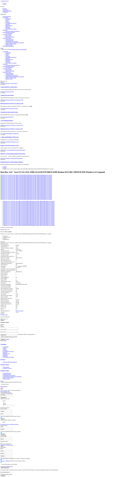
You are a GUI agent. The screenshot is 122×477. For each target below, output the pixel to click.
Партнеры (8, 26)
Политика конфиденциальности (13, 31)
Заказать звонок (12, 49)
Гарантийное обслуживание (12, 41)
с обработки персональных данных (13, 460)
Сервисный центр (9, 39)
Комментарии (3, 334)
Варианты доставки (10, 36)
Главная (4, 166)
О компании (5, 17)
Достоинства (3, 329)
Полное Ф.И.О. (4, 408)
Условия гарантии (9, 40)
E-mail (2, 413)
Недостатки (3, 331)
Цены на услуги (9, 44)
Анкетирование (9, 33)
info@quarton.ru (4, 386)
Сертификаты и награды (11, 23)
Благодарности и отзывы (11, 28)
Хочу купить (6, 9)
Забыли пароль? (9, 444)
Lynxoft (9, 392)
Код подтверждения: (5, 472)
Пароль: (2, 438)
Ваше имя (3, 335)
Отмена (7, 339)
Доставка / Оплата (7, 34)
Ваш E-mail (3, 395)
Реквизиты (8, 27)
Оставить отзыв (4, 314)
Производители (9, 25)
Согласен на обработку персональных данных (11, 416)
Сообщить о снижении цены (7, 227)
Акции (4, 4)
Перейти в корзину (14, 424)
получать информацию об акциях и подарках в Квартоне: (15, 458)
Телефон (2, 411)
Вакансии (8, 24)
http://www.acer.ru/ (19, 310)
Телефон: (3, 456)
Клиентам (5, 30)
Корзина (5, 8)
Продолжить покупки (5, 424)
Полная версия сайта (5, 391)
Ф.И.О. (2, 426)
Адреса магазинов (7, 16)
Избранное (5, 12)
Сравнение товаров (7, 10)
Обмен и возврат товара (11, 43)
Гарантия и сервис (7, 38)
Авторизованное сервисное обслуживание (15, 42)
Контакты (8, 22)
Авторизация (3, 466)
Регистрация (3, 444)
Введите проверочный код (7, 336)
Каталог (5, 167)
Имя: (2, 448)
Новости (7, 19)
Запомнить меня (4, 441)
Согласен (3, 460)
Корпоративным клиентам (9, 32)
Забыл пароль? (9, 466)
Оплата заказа (9, 35)
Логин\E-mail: (3, 436)
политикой (7, 460)
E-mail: (2, 451)
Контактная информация (8, 46)
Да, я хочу (3, 458)
